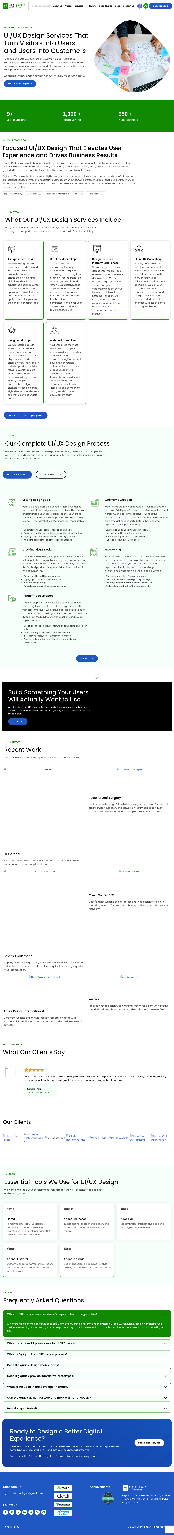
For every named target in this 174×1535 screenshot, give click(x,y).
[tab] (17, 475)
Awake (94, 999)
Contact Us (128, 6)
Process (68, 6)
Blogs (117, 6)
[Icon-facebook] (5, 1512)
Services (79, 6)
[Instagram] (18, 1512)
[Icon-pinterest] (31, 1512)
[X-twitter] (11, 1512)
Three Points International (24, 1011)
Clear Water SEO (101, 895)
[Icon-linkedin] (24, 1512)
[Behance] (37, 1512)
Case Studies (105, 6)
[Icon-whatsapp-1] (43, 1512)
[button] (4, 1087)
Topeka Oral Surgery (105, 798)
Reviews (92, 6)
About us (57, 6)
